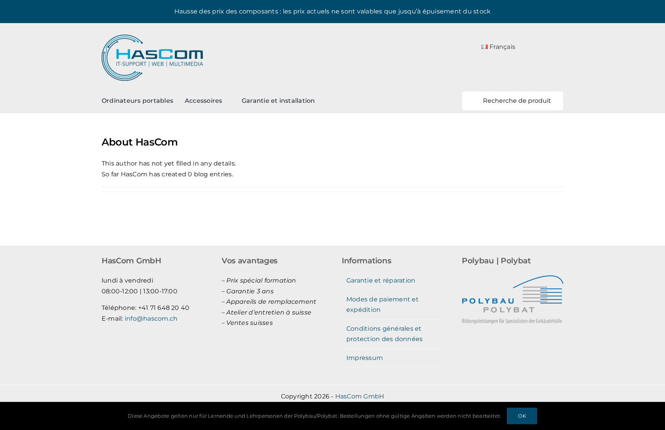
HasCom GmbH (359, 396)
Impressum (364, 357)
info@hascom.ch (151, 318)
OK (522, 416)
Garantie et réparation (380, 280)
